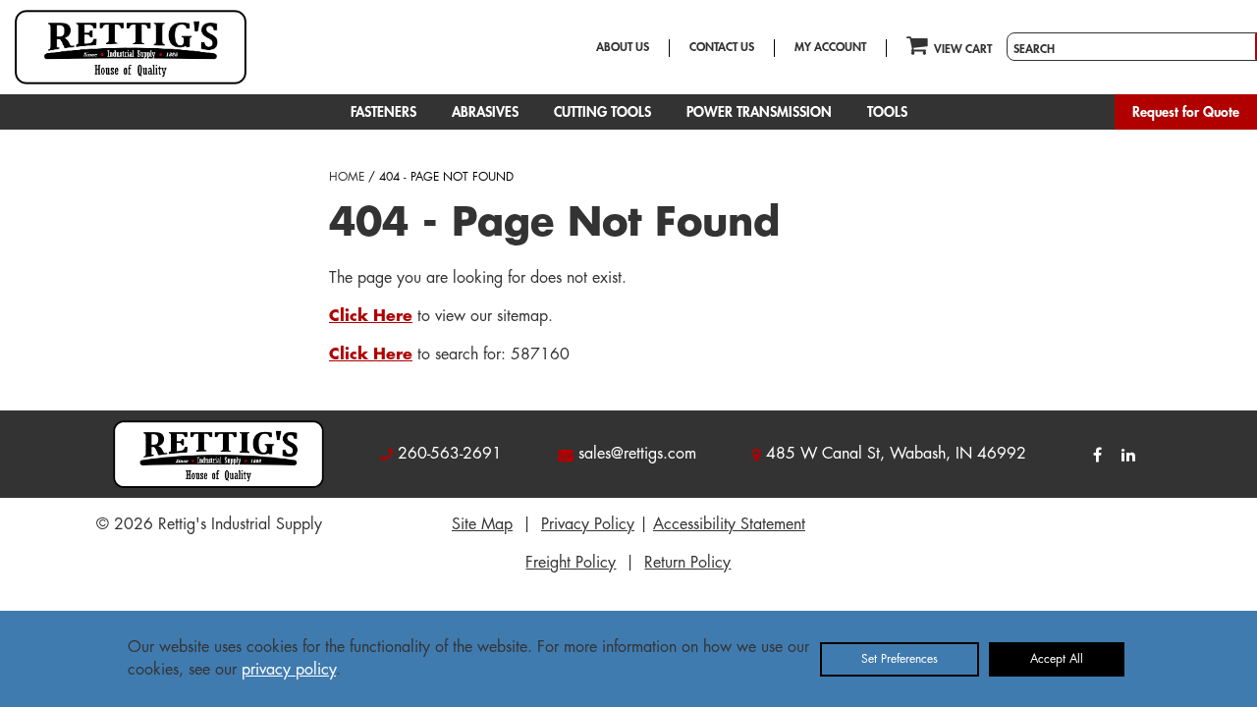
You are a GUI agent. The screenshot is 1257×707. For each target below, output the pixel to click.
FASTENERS (383, 112)
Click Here (370, 316)
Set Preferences (899, 659)
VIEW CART (963, 49)
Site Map (482, 524)
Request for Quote (1185, 112)
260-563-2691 (450, 454)
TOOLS (887, 112)
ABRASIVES (485, 112)
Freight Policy (570, 563)
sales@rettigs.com (637, 454)
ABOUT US (622, 47)
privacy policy (289, 670)
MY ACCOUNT (830, 47)
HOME (346, 177)
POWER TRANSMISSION (759, 112)
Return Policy (687, 563)
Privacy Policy (587, 524)
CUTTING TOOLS (602, 112)
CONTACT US (721, 47)
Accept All (1056, 659)
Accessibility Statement (729, 524)
